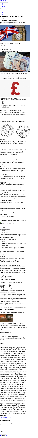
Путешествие (3, 6)
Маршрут (3, 12)
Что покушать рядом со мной (5, 418)
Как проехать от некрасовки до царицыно (6, 416)
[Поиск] (7, 2)
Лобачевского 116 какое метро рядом (6, 417)
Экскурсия (3, 14)
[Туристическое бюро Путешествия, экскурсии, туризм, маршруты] (1, 8)
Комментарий (2, 431)
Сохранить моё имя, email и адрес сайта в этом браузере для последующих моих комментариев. (13, 432)
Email (1, 424)
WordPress (6, 435)
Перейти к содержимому (3, 0)
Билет (2, 3)
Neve (0, 435)
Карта (2, 4)
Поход (2, 5)
